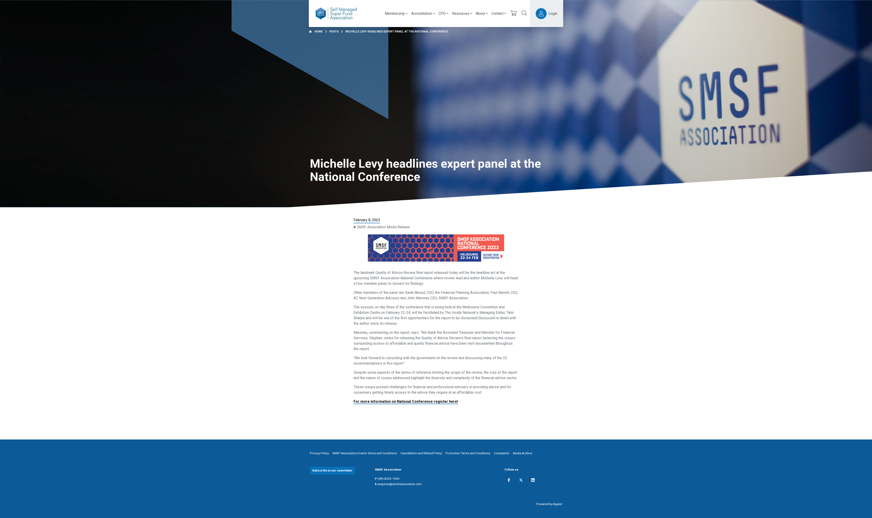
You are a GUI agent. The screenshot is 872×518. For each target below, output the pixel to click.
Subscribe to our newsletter (332, 470)
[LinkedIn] (533, 480)
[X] (521, 480)
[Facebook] (509, 480)
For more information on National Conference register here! (406, 401)
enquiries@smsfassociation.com (399, 484)
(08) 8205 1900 (388, 478)
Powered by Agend (549, 504)
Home (319, 31)
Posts (334, 31)
